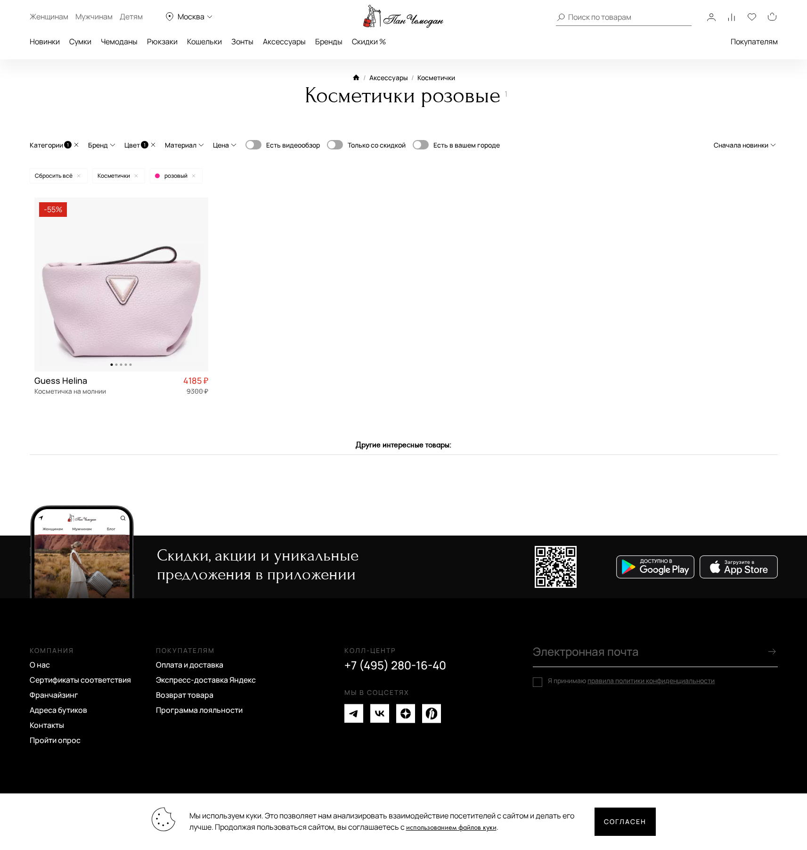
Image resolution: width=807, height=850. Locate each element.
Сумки (80, 41)
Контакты (47, 725)
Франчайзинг (54, 695)
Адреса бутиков (58, 710)
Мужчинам (94, 16)
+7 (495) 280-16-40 (395, 665)
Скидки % (369, 41)
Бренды (328, 41)
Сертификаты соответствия (80, 680)
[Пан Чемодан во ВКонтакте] (379, 713)
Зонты (242, 41)
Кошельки (204, 41)
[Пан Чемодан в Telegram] (353, 713)
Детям (131, 16)
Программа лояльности (199, 710)
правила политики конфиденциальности (651, 680)
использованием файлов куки (451, 828)
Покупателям (754, 41)
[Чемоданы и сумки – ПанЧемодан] (403, 16)
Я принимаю (631, 681)
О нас (40, 665)
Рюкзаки (162, 41)
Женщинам (49, 16)
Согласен (625, 821)
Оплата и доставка (189, 665)
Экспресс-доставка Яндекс (206, 680)
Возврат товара (184, 695)
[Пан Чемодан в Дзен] (405, 713)
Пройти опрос (55, 740)
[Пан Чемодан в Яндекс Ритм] (431, 713)
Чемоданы (119, 41)
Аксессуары (284, 41)
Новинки (45, 41)
